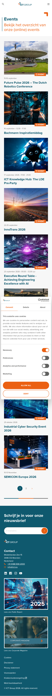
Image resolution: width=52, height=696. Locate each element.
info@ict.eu (13, 567)
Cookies (7, 657)
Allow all (26, 385)
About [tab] (42, 307)
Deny (26, 393)
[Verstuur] (44, 531)
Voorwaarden (10, 672)
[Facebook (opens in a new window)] (10, 573)
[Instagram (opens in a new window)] (15, 573)
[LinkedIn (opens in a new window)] (5, 573)
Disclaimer (8, 662)
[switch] (45, 358)
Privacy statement (12, 667)
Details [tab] (26, 307)
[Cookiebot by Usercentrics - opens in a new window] (38, 300)
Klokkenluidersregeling (14, 677)
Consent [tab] (9, 307)
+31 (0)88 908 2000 (16, 564)
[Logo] (25, 4)
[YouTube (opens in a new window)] (20, 573)
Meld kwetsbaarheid (13, 683)
